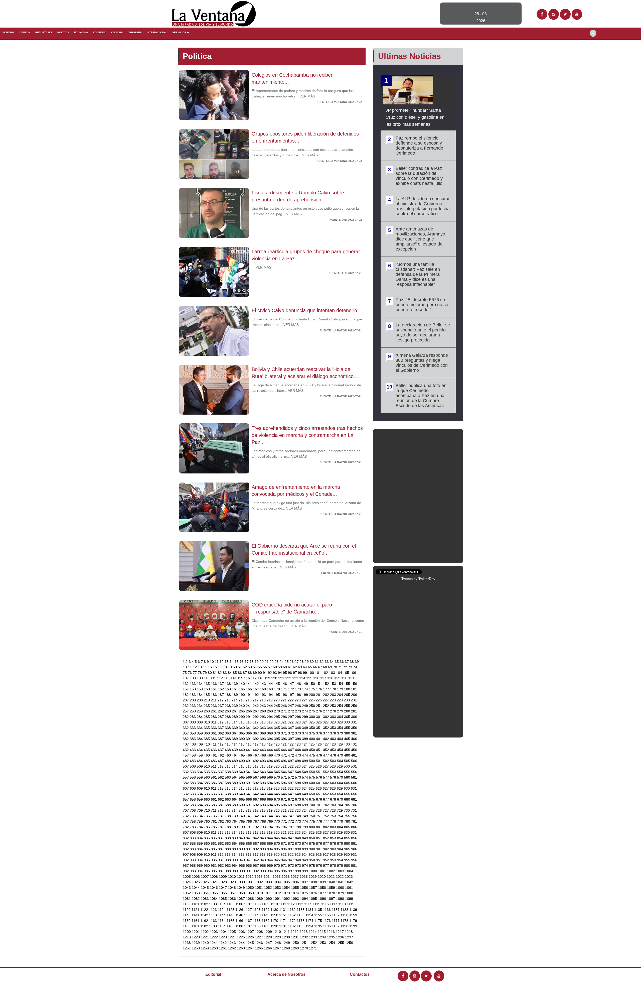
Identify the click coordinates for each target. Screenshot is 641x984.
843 (263, 838)
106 (353, 673)
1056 (304, 888)
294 (270, 717)
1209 (268, 932)
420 (277, 744)
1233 (313, 937)
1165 (231, 921)
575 (312, 777)
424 (305, 744)
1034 (277, 882)
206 (354, 695)
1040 (331, 882)
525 (312, 766)
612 (221, 788)
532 (186, 772)
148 (298, 684)
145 (277, 684)
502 (326, 761)
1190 (274, 926)
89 (255, 673)
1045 (205, 888)
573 (298, 777)
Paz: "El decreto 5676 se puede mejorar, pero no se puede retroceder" (422, 304)
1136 (327, 910)
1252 (313, 943)
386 (214, 739)
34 (332, 662)
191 (249, 695)
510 (207, 766)
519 (270, 766)
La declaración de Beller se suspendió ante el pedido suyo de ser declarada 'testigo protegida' (423, 332)
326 (319, 722)
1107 (248, 904)
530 (347, 766)
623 (298, 788)
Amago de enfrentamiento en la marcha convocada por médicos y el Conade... (296, 490)
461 (214, 755)
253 (333, 706)
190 (242, 695)
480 (347, 755)
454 (340, 750)
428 (333, 744)
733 (193, 816)
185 (207, 695)
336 (214, 728)
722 (291, 810)
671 (284, 799)
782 (186, 827)
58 (275, 667)
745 (277, 816)
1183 (213, 926)
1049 (241, 888)
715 (242, 810)
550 (312, 772)
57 (270, 667)
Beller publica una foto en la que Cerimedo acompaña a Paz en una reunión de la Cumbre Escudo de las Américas (421, 395)
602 (326, 783)
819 (270, 832)
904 (340, 849)
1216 (331, 932)
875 (312, 843)
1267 (277, 948)
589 (235, 783)
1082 (196, 899)
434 (200, 750)
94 (280, 673)
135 (207, 684)
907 (186, 854)
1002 (331, 871)
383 (193, 739)
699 (305, 805)
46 (215, 667)
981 (354, 866)
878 (333, 843)
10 (212, 662)
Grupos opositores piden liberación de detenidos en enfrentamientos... (305, 137)
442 (256, 750)
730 (347, 810)
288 (228, 717)
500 (312, 761)
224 (305, 700)
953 (333, 860)
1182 (204, 926)
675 (312, 799)
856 (354, 838)
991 (249, 871)
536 (214, 772)
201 (319, 695)
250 (312, 706)
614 (235, 788)
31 (317, 662)
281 (354, 711)
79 (205, 673)
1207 (250, 932)
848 (298, 838)
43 (200, 667)
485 (207, 761)
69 (330, 667)
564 (235, 777)
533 (193, 772)
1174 (309, 921)
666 (249, 799)
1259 (205, 948)
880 (347, 843)
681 (354, 799)
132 (186, 684)
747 (291, 816)
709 (200, 810)
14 (232, 662)
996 (284, 871)
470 (277, 755)
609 (200, 788)
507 (186, 766)
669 (270, 799)
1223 (223, 937)
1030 (241, 882)
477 (326, 755)
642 (256, 794)
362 (221, 733)
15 (237, 662)
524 (305, 766)
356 (354, 728)
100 (311, 673)
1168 (257, 921)
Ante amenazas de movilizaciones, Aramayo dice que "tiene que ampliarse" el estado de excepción (420, 239)
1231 (295, 937)
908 (193, 854)
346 (284, 728)
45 (210, 667)
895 (277, 849)
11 (217, 662)
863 (228, 843)
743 (263, 816)
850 (312, 838)
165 (242, 689)
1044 (196, 888)
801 (319, 827)
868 (263, 843)
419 (270, 744)
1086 (232, 899)
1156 (327, 915)
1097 (331, 899)
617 (256, 788)
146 (284, 684)
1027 (214, 882)
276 (319, 711)
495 (277, 761)
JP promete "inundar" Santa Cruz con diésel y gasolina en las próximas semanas (415, 117)
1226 (250, 937)
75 (185, 673)
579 (340, 777)
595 (277, 783)
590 (242, 783)
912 (221, 854)
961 (214, 866)
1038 (313, 882)
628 (333, 788)
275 (312, 711)
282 (186, 717)
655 (347, 794)
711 (214, 810)
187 (221, 695)
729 (340, 810)
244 (270, 706)
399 (305, 739)
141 (249, 684)
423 (298, 744)
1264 (250, 948)
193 (263, 695)
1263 (241, 948)
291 (249, 717)
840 (242, 838)
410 (207, 744)
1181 (196, 926)
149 (305, 684)
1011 (241, 877)
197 (291, 695)
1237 (349, 937)
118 (261, 678)
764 (235, 821)
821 (284, 832)
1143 (213, 915)
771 (284, 821)
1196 (327, 926)
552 (326, 772)
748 (298, 816)
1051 (259, 888)
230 (347, 700)
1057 (313, 888)
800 (312, 827)
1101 (196, 904)
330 (347, 722)
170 (277, 689)
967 (256, 866)
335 (207, 728)
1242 (223, 943)
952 (326, 860)
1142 (204, 915)
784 (200, 827)
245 (277, 706)
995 (277, 871)
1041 (340, 882)
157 (186, 689)
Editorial (213, 974)
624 (305, 788)
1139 (353, 910)
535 (207, 772)
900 (312, 849)
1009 (223, 877)
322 (291, 722)
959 (200, 866)
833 (193, 838)
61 (290, 667)
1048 (232, 888)
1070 (259, 893)
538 (228, 772)
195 (277, 695)
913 (228, 854)
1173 (301, 921)
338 (228, 728)
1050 (250, 888)
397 (291, 739)
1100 (187, 904)
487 (221, 761)
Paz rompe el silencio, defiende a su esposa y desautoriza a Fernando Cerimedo (419, 146)
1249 (286, 943)
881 (354, 843)
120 (274, 678)
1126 (239, 910)
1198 (345, 926)
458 (193, 755)
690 (242, 805)
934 (200, 860)
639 (235, 794)
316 (249, 722)
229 (340, 700)
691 (249, 805)
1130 (274, 910)
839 (235, 838)
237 (221, 706)
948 (298, 860)
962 (221, 866)
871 (284, 843)
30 (312, 662)
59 (280, 667)
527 (326, 766)
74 (355, 667)
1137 (336, 910)
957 (186, 866)
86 (240, 673)
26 (292, 662)
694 (270, 805)
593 (263, 783)
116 (247, 678)
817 (256, 832)
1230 (286, 937)
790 (242, 827)
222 (291, 700)
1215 (322, 932)
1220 (196, 937)
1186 (239, 926)
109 (200, 678)
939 (235, 860)
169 (270, 689)
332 (186, 728)
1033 (268, 882)
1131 (283, 910)
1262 (232, 948)
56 (265, 667)
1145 (231, 915)
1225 (241, 937)
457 (186, 755)
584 (200, 783)
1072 (277, 893)
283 (193, 717)
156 (354, 684)
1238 (187, 943)
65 (310, 667)
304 (340, 717)
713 (228, 810)
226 (319, 700)
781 (354, 821)
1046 (214, 888)
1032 (259, 882)
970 (277, 866)
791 (249, 827)
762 (221, 821)
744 (270, 816)
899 (305, 849)
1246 (259, 943)
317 (256, 722)
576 (319, 777)
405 (347, 739)
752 (326, 816)
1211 (286, 932)
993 (263, 871)
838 (228, 838)
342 (256, 728)
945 (277, 860)
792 (256, 827)
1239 (196, 943)
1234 (322, 937)
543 (263, 772)
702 (326, 805)
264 (235, 711)
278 (333, 711)
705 (347, 805)
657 (186, 799)
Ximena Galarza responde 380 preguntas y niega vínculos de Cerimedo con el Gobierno (422, 363)
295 (277, 717)
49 (230, 667)
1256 (349, 943)
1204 (223, 932)
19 (257, 662)
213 (228, 700)
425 (312, 744)
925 (312, 854)
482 (186, 761)
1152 (292, 915)
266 (249, 711)
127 (323, 678)
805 (347, 827)
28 (302, 662)
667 (256, 799)
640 (242, 794)
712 (221, 810)
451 (319, 750)
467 (256, 755)
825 (312, 832)
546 (284, 772)
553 (333, 772)
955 (347, 860)
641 (249, 794)
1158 (345, 915)
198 (298, 695)
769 (270, 821)
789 (235, 827)
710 (207, 810)
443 (263, 750)
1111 (283, 904)
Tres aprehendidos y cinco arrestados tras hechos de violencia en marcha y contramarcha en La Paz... (307, 435)
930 (347, 854)
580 (347, 777)
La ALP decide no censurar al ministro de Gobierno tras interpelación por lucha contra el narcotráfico (423, 206)
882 (186, 849)
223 (298, 700)
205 (347, 695)
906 (354, 849)
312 (221, 722)
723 (298, 810)
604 (340, 783)
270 (277, 711)
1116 (325, 904)
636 (214, 794)
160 (207, 689)
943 (263, 860)
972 (291, 866)
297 (291, 717)
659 (200, 799)
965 (242, 866)
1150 (274, 915)
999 (305, 871)
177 (326, 689)
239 (235, 706)
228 (333, 700)
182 (186, 695)
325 (312, 722)
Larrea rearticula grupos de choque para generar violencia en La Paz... (306, 255)
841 (249, 838)
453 (333, 750)
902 (326, 849)
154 (340, 684)
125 (309, 678)
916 (249, 854)
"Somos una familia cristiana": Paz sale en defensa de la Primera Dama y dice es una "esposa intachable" (418, 274)
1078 (331, 893)
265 (242, 711)
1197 (336, 926)
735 (207, 816)
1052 (268, 888)
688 (228, 805)
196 (284, 695)
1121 (196, 910)
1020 (322, 877)
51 (240, 667)
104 (339, 673)
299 (305, 717)
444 (270, 750)
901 (319, 849)
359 (200, 733)
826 (319, 832)
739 (235, 816)
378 (333, 733)
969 (270, 866)
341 (249, 728)
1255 (340, 943)
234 (200, 706)
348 (298, 728)
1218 (349, 932)
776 (319, 821)
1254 (331, 943)
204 (340, 695)
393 (263, 739)
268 (263, 711)
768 (263, 821)
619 (270, 788)
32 (322, 662)
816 (249, 832)
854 (340, 838)
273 (298, 711)
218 (263, 700)
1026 (205, 882)
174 (305, 689)
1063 (196, 893)
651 (319, 794)
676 (319, 799)
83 (225, 673)
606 (354, 783)
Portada (9, 32)
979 (340, 866)
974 (305, 866)
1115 (317, 904)
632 (186, 794)
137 (221, 684)
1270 (304, 948)
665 (242, 799)
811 (214, 832)
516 (249, 766)
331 (354, 722)
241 (249, 706)
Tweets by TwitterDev (418, 579)
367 (256, 733)
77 (195, 673)
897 (291, 849)
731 (354, 810)
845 (277, 838)
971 (284, 866)
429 (340, 744)
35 (337, 662)
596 (284, 783)
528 (333, 766)
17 (247, 662)
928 (333, 854)
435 (207, 750)
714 (235, 810)
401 (319, 739)
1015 (277, 877)
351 (319, 728)
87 (245, 673)
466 (249, 755)
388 (228, 739)
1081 (187, 899)
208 (193, 700)
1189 (266, 926)
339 (235, 728)
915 (242, 854)
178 (333, 689)
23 (277, 662)
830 (347, 832)
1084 (214, 899)
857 (186, 843)
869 (270, 843)
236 (214, 706)
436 (214, 750)
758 (193, 821)
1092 (286, 899)
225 (312, 700)
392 (256, 739)
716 (249, 810)
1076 (313, 893)
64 (305, 667)
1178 (345, 921)
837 (221, 838)
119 (267, 678)
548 (298, 772)
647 (291, 794)
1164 (222, 921)
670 (277, 799)
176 (319, 689)
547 (291, 772)
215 (242, 700)
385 (207, 739)
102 (325, 673)
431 (354, 744)
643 (263, 794)
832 (186, 838)
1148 (257, 915)
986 (214, 871)
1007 (205, 877)
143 (263, 684)
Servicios (179, 32)
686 (214, 805)
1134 (309, 910)
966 (249, 866)
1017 (295, 877)
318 (263, 722)
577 (326, 777)
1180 (187, 926)
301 (319, 717)
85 (235, 673)
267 (256, 711)
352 (326, 728)
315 (242, 722)
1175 (318, 921)
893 (263, 849)
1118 (342, 904)
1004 (349, 871)
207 (186, 700)
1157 (336, 915)
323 (298, 722)
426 (319, 744)
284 (200, 717)
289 (235, 717)
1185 (231, 926)
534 (200, 772)
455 (347, 750)
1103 (213, 904)
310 (207, 722)
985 (207, 871)
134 (200, 684)
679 (340, 799)
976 (319, 866)
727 (326, 810)
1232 (304, 937)
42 (195, 667)
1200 (187, 932)
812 (221, 832)
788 (228, 827)
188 (228, 695)
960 (207, 866)
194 (270, 695)
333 (193, 728)
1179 (353, 921)
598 (298, 783)
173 (298, 689)
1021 (331, 877)
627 (326, 788)
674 (305, 799)
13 (227, 662)
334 (200, 728)
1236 (340, 937)
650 (312, 794)
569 (270, 777)
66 (315, 667)
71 (340, 667)
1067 (232, 893)
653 (333, 794)
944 (270, 860)
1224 (232, 937)
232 (186, 706)
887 (221, 849)
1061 (349, 888)
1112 (291, 904)
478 (333, 755)
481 (354, 755)
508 (193, 766)
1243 (232, 943)
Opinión (25, 32)
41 (190, 667)
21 (267, 662)
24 (282, 662)
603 (333, 783)
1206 (241, 932)
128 (330, 678)
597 (291, 783)
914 (235, 854)
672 (291, 799)
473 (298, 755)
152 (326, 684)
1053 (277, 888)
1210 (277, 932)
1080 (349, 893)
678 (333, 799)
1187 (248, 926)
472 (291, 755)
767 (256, 821)
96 (290, 673)
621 (284, 788)
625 (312, 788)
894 (270, 849)
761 (214, 821)
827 (326, 832)
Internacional (157, 32)
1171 (283, 921)
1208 (259, 932)
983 (193, 871)
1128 (257, 910)
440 (242, 750)
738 (228, 816)
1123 (213, 910)
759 (200, 821)
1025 (196, 882)
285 (207, 717)
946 (284, 860)
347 (291, 728)
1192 (292, 926)
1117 (334, 904)
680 (347, 799)
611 (214, 788)
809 (200, 832)
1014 (268, 877)
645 (277, 794)
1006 (196, 877)
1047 (223, 888)
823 (298, 832)
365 (242, 733)
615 (242, 788)
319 (270, 722)
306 (354, 717)
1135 (318, 910)
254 (340, 706)
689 (235, 805)
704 (340, 805)
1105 (231, 904)
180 (347, 689)
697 (291, 805)
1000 (313, 871)
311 (214, 722)
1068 (241, 893)
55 (260, 667)
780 (347, 821)
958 (193, 866)
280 (347, 711)
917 (256, 854)
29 (307, 662)
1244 (241, 943)
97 (295, 673)
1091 (277, 899)
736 (214, 816)
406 (354, 739)
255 (347, 706)
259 (200, 711)
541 (249, 772)
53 (250, 667)
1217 (340, 932)
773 (298, 821)
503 (333, 761)
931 (354, 854)
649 (305, 794)
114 (234, 678)
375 (312, 733)
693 (263, 805)
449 (305, 750)
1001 (322, 871)
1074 (295, 893)
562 (221, 777)
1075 (304, 893)
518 (263, 766)
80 (210, 673)
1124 (222, 910)
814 (235, 832)
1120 (187, 910)
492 (256, 761)
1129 (266, 910)
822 (291, 832)
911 (214, 854)
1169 (266, 921)
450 (312, 750)
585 (207, 783)
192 (256, 695)
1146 (239, 915)
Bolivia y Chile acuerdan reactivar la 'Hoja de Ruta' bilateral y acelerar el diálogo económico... (305, 372)
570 (277, 777)
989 (235, 871)
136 (214, 684)
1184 (222, 926)
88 (250, 673)
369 (270, 733)
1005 (187, 877)
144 (270, 684)
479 (340, 755)
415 (242, 744)
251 (319, 706)
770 (277, 821)
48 (225, 667)
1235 (331, 937)
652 (326, 794)
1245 (250, 943)
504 (340, 761)
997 (291, 871)
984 (200, 871)
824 (305, 832)
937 (221, 860)
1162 (204, 921)
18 (252, 662)
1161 (196, 921)
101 (318, 673)
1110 (274, 904)
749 (305, 816)
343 (263, 728)
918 (263, 854)
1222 (214, 937)
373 (298, 733)
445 (277, 750)
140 (242, 684)
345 (277, 728)
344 (270, 728)
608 (193, 788)
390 (242, 739)
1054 (286, 888)
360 (207, 733)
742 (256, 816)
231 (354, 700)
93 (275, 673)
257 (186, 711)
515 (242, 766)
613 (228, 788)
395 (277, 739)
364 (235, 733)
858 (193, 843)
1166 (239, 921)
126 (316, 678)
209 (200, 700)
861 (214, 843)
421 (284, 744)
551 (319, 772)
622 (291, 788)
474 (305, 755)
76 (190, 673)
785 (207, 827)
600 (312, 783)
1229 (277, 937)
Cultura (117, 32)
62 (295, 667)
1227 (259, 937)
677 (326, 799)
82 (220, 673)
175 (312, 689)
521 (284, 766)
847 (291, 838)
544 (270, 772)
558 (193, 777)
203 (333, 695)
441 (249, 750)
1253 (322, 943)
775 (312, 821)
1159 (353, 915)
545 (277, 772)
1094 (304, 899)
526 (319, 766)
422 (291, 744)
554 (340, 772)
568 (263, 777)
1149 (266, 915)
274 (305, 711)
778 (333, 821)
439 (235, 750)
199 (305, 695)
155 (347, 684)
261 (214, 711)
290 (242, 717)
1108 (257, 904)
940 (242, 860)
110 (207, 678)
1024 (187, 882)
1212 (295, 932)
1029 (232, 882)
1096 (322, 899)
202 (326, 695)
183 (193, 695)
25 (287, 662)
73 (350, 667)
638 (228, 794)
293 (263, 717)
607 (186, 788)
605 (347, 783)
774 (305, 821)
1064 (205, 893)
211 (214, 700)
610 (207, 788)
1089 (259, 899)
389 (235, 739)
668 (263, 799)
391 (249, 739)
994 (270, 871)
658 (193, 799)
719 (270, 810)
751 (319, 816)
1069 (250, 893)
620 (277, 788)
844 (270, 838)
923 (298, 854)
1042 (349, 882)
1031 (250, 882)
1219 (187, 937)
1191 (283, 926)
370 (277, 733)
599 (305, 783)
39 (357, 662)
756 (354, 816)
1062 (187, 893)
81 (215, 673)
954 (340, 860)
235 (207, 706)
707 (186, 810)
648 (298, 794)
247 (291, 706)
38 (352, 662)
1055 (295, 888)
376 (319, 733)
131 (351, 678)
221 (284, 700)
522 (291, 766)
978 (333, 866)
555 (347, 772)
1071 (268, 893)
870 (277, 843)
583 (193, 783)
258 (193, 711)
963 (228, 866)
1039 (322, 882)
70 (335, 667)
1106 (239, 904)
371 (284, 733)
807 (186, 832)
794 (270, 827)
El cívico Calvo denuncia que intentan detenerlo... (307, 310)
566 (249, 777)
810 (207, 832)
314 (235, 722)
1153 (301, 915)
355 (347, 728)
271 (284, 711)
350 (312, 728)
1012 (250, 877)
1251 (304, 943)
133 (193, 684)
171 (284, 689)
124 (302, 678)
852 (326, 838)
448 (298, 750)
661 (214, 799)
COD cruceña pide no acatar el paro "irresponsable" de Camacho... (292, 608)
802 (326, 827)
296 (284, 717)
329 (340, 722)
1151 (283, 915)
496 (284, 761)
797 (291, 827)
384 (200, 739)
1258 (196, 948)
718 (263, 810)
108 (193, 678)
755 (347, 816)
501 (319, 761)
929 (340, 854)
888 (228, 849)
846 (284, 838)
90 (260, 673)
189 (235, 695)
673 (298, 799)
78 (200, 673)
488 (228, 761)
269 (270, 711)
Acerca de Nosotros (286, 974)
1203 (214, 932)
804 (340, 827)
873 (298, 843)
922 (291, 854)
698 (298, 805)
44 (205, 667)
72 (345, 667)
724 (305, 810)
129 (337, 678)
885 (207, 849)
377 (326, 733)
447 (291, 750)
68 (325, 667)
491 (249, 761)
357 (186, 733)
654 (340, 794)
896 (284, 849)
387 (221, 739)
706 (354, 805)
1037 (304, 882)
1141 (196, 915)
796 (284, 827)
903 (333, 849)
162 (221, 689)
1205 (232, 932)
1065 (214, 893)
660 (207, 799)
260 (207, 711)
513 (228, 766)
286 (214, 717)
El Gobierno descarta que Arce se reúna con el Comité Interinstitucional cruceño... (304, 549)
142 (256, 684)
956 (354, 860)
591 (249, 783)
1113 (300, 904)
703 (333, 805)
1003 (340, 871)
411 (214, 744)
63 (300, 667)
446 (284, 750)
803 (333, 827)
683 (193, 805)
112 (220, 678)
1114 (308, 904)
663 (228, 799)
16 (242, 662)
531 (354, 766)
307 (186, 722)
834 (200, 838)
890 (242, 849)
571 (284, 777)
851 (319, 838)
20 (262, 662)
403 (333, 739)
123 (295, 678)
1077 (322, 893)
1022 (340, 877)
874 (305, 843)
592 (256, 783)
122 (288, 678)
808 (193, 832)
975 (312, 866)
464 (235, 755)
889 (235, 849)
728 (333, 810)
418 (263, 744)
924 (305, 854)
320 (277, 722)
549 (305, 772)
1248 (277, 943)
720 (277, 810)
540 (242, 772)
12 (222, 662)
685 (207, 805)
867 (256, 843)
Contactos (360, 974)
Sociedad (99, 32)
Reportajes (43, 32)
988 (228, 871)
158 (193, 689)
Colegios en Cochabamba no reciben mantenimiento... (293, 78)
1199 (353, 926)
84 (230, 673)
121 (281, 678)
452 (326, 750)
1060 (340, 888)
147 (291, 684)
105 (346, 673)
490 (242, 761)
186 (214, 695)
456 (354, 750)
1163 (213, 921)
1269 (295, 948)
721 (284, 810)
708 (193, 810)
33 (327, 662)
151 (319, 684)
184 (200, 695)
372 (291, 733)
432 (186, 750)
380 (347, 733)
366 (249, 733)
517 (256, 766)
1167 (248, 921)
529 (340, 766)
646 (284, 794)
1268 (286, 948)
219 (270, 700)
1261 (223, 948)
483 (193, 761)
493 (263, 761)
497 (291, 761)
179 (340, 689)
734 (200, 816)
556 (354, 772)
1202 (205, 932)
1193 (301, 926)
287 (221, 717)
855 (347, 838)
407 (186, 744)
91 (265, 673)
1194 (309, 926)
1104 (222, 904)
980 (347, 866)
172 (291, 689)
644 (270, 794)
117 (254, 678)
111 (214, 678)
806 (354, 827)
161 (214, 689)
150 (312, 684)
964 (235, 866)
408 (193, 744)
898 (298, 849)
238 (228, 706)
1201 (196, 932)
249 (305, 706)
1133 (301, 910)
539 (235, 772)
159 (200, 689)
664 (235, 799)
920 (277, 854)
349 (305, 728)
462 (221, 755)
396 (284, 739)
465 (242, 755)
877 (326, 843)
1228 (268, 937)
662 (221, 799)
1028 (223, 882)
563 (228, 777)
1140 (187, 915)
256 (354, 706)
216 (249, 700)
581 (354, 777)
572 (291, 777)
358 (193, 733)
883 (193, 849)
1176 (327, 921)
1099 (349, 899)
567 (256, 777)
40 (185, 667)
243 (263, 706)
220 (277, 700)
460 (207, 755)
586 (214, 783)
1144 (222, 915)
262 (221, 711)
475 (312, 755)
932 (186, 860)
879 (340, 843)
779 (340, 821)
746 (284, 816)
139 (235, 684)
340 (242, 728)
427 (326, 744)
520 (277, 766)
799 (305, 827)
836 (214, 838)
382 (186, 739)
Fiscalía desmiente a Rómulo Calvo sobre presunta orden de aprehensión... (298, 196)
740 (242, 816)
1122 (204, 910)
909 (200, 854)
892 (256, 849)
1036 (295, 882)
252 (326, 706)
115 (240, 678)
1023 (349, 877)
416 (249, 744)
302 (326, 717)
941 (249, 860)
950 (312, 860)
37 (347, 662)
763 (228, 821)
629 (340, 788)
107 (186, 678)
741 (249, 816)
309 (200, 722)
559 (200, 777)
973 (298, 866)
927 (326, 854)
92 (270, 673)
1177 (336, 921)
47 (220, 667)
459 (200, 755)
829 (340, 832)
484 (200, 761)
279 (340, 711)
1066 (223, 893)
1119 (350, 904)
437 (221, 750)
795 (277, 827)
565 (242, 777)
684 (200, 805)
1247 (268, 943)
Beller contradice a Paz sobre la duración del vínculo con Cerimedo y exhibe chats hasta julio (419, 176)
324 (305, 722)
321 (284, 722)
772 (291, 821)
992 (256, 871)
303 (333, 717)
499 (305, 761)
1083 (205, 899)
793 (263, 827)
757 (186, 821)
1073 (286, 893)
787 (221, 827)
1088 (250, 899)
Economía (81, 32)
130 (344, 678)
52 (245, 667)
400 (312, 739)
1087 (241, 899)
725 (312, 810)
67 (320, 667)
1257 (187, 948)
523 (298, 766)
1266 (268, 948)
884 (200, 849)
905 (347, 849)
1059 (331, 888)
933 (193, 860)
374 (305, 733)
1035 (286, 882)
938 (228, 860)
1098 (340, 899)
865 (242, 843)
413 (228, 744)
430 (347, 744)
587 (221, 783)
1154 (309, 915)
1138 (345, 910)
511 (214, 766)
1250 (295, 943)
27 (297, 662)
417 (256, 744)
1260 (214, 948)
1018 (304, 877)
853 (333, 838)
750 (312, 816)
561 (214, 777)
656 (354, 794)
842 (256, 838)
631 (354, 788)
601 (319, 783)
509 (200, 766)
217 (256, 700)
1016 (286, 877)
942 (256, 860)
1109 (266, 904)
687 (221, 805)
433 (193, 750)
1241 (214, 943)
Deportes (135, 32)
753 (333, 816)
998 (298, 871)
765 (242, 821)
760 (207, 821)
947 (291, 860)
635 (207, 794)
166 (249, 689)
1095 (313, 899)
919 (270, 854)
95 (285, 673)
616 (249, 788)
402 (326, 739)
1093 (295, 899)
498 (298, 761)
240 (242, 706)
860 (207, 843)
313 (228, 722)
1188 (257, 926)
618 (263, 788)
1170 (274, 921)
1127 (248, 910)
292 (256, 717)
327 (326, 722)
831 (354, 832)
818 (263, 832)
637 (221, 794)
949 (305, 860)
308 (193, 722)
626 (319, 788)
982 (186, 871)
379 (340, 733)
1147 (248, 915)
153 (333, 684)
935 (207, 860)
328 (333, 722)
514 (235, 766)
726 (319, 810)
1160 (187, 921)
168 (263, 689)
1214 (313, 932)
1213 (304, 932)
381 (354, 733)
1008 (214, 877)
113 (227, 678)
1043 (187, 888)
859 (200, 843)
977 (326, 866)
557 (186, 777)
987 (221, 871)
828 (333, 832)
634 (200, 794)
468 (263, 755)
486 (214, 761)
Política (63, 32)
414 (235, 744)
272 (291, 711)
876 (319, 843)
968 (263, 866)
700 (312, 805)
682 (186, 805)
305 (347, 717)
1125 (231, 910)
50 (235, 667)
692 (256, 805)
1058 (322, 888)
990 (242, 871)
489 (235, 761)
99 (305, 673)
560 (207, 777)
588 (228, 783)
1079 (340, 893)
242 (256, 706)
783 (193, 827)
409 (200, 744)
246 (284, 706)
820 (277, 832)
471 (284, 755)
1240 (205, 943)
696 (284, 805)
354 (340, 728)
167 (256, 689)
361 (214, 733)
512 (221, 766)
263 (228, 711)
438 (228, 750)
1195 (318, 926)
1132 (292, 910)
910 (207, 854)
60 (285, 667)
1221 (205, 937)
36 (342, 662)
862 (221, 843)
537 (221, 772)
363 (228, 733)
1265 (259, 948)
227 (326, 700)
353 (333, 728)
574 (305, 777)
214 (235, 700)
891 (249, 849)
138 (228, 684)
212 (221, 700)
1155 (318, 915)
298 (298, 717)
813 (228, 832)
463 (228, 755)
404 (340, 739)
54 (255, 667)
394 (270, 739)
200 (312, 695)
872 (291, 843)
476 (319, 755)
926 (319, 854)
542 (256, 772)
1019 (313, 877)
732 (186, 816)
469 (270, 755)
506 (354, 761)
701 (319, 805)
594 (270, 783)
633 (193, 794)
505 (347, 761)
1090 (268, 899)
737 (221, 816)
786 (214, 827)
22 (272, 662)
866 (249, 843)
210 (207, 700)
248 (298, 706)
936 (214, 860)
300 (312, 717)
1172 (292, 921)
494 (270, 761)
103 (332, 673)
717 (256, 810)
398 (298, 739)
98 (300, 673)
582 (186, 783)
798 (298, 827)
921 (284, 854)
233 (193, 706)
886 (214, 849)
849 (305, 838)
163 (228, 689)
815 (242, 832)
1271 (313, 948)
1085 (223, 899)
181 (354, 689)
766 (249, 821)
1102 (204, 904)
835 (207, 838)
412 (221, 744)
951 (319, 860)
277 (326, 711)
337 (221, 728)
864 (235, 843)
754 (340, 816)
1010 (232, 877)
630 (347, 788)
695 (277, 805)
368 (263, 733)
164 (235, 689)
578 (333, 777)
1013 (259, 877)
